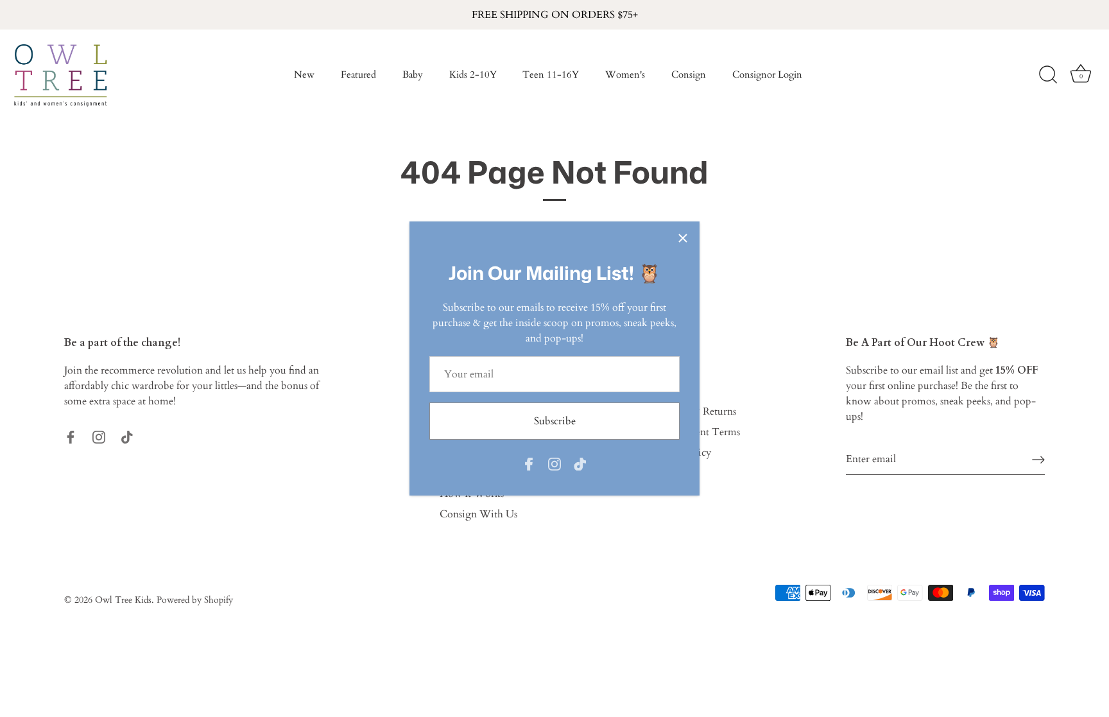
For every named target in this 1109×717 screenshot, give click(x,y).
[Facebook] (528, 463)
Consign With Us (478, 514)
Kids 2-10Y (473, 75)
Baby (412, 75)
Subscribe (555, 421)
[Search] (1048, 75)
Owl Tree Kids (123, 600)
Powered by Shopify (195, 600)
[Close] (683, 238)
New (304, 75)
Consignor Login (767, 75)
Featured (358, 75)
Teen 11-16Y (550, 75)
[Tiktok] (580, 463)
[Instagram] (554, 463)
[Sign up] (1038, 459)
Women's (625, 75)
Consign (688, 75)
